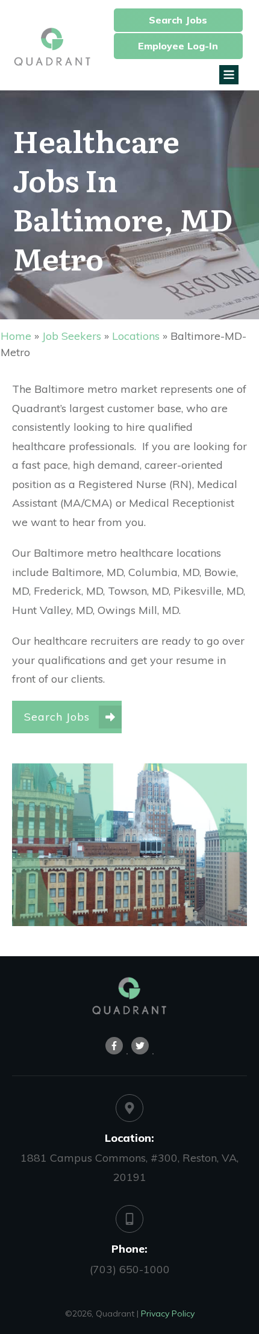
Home (16, 336)
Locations (136, 336)
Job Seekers (71, 336)
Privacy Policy (168, 1313)
